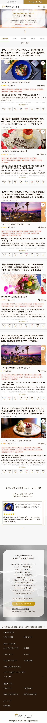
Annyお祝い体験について (10, 648)
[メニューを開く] (44, 7)
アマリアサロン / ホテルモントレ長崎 (14, 151)
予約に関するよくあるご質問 (20, 609)
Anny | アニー (28, 688)
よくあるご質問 (8, 637)
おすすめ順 (4, 38)
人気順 (14, 38)
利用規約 (26, 654)
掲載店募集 (6, 705)
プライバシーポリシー (10, 660)
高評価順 (23, 38)
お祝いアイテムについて (22, 604)
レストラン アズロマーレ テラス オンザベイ (16, 82)
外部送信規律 (28, 660)
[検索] (39, 7)
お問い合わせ (28, 637)
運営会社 (26, 648)
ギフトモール (7, 688)
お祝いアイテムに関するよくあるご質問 (23, 611)
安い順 (42, 38)
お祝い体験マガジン (30, 694)
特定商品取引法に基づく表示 (12, 666)
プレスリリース (8, 654)
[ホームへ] (10, 6)
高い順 (33, 38)
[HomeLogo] (23, 715)
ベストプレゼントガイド (10, 694)
